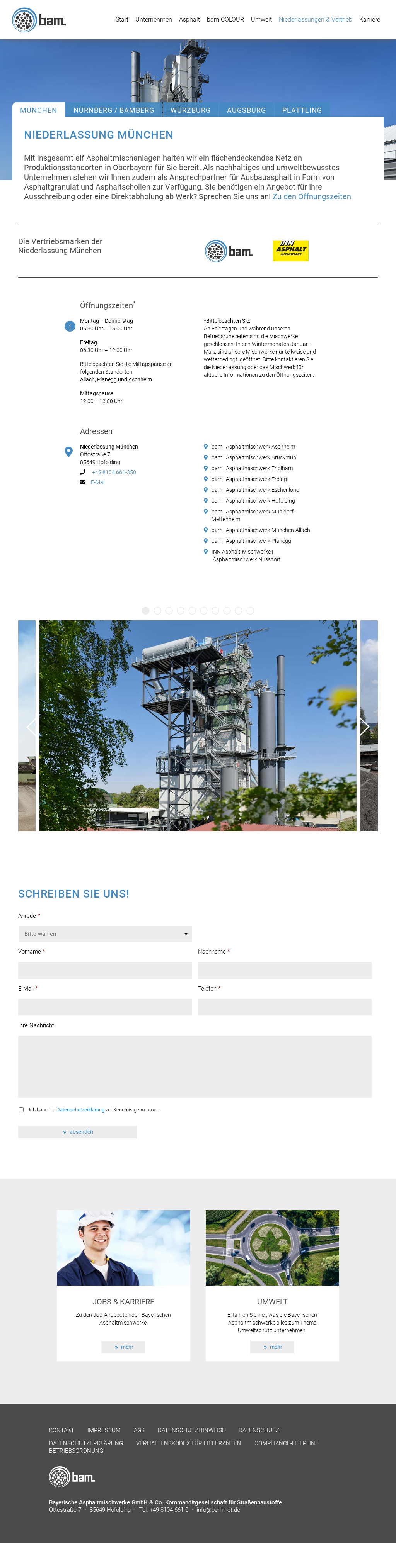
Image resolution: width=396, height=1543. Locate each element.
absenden (81, 1132)
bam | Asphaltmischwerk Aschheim (253, 447)
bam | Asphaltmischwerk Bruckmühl (254, 457)
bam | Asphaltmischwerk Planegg (251, 541)
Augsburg (246, 110)
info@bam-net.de (218, 1509)
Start (122, 19)
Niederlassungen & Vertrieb (315, 19)
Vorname (31, 951)
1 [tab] (146, 611)
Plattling (302, 110)
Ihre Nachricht (36, 1025)
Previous (32, 726)
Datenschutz (259, 1430)
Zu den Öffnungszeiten (312, 196)
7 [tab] (215, 611)
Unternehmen (153, 19)
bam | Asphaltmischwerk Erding (249, 479)
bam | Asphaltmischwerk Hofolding (253, 501)
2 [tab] (157, 611)
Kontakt (61, 1430)
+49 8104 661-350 (113, 472)
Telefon (209, 988)
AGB (139, 1430)
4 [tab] (180, 611)
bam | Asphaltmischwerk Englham (252, 468)
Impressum (104, 1430)
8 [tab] (227, 611)
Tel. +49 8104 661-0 (164, 1509)
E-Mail (98, 482)
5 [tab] (192, 611)
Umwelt (261, 19)
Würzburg (191, 110)
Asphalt (189, 19)
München (38, 110)
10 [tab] (250, 611)
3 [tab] (169, 611)
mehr (127, 1347)
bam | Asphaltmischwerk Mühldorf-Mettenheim (253, 515)
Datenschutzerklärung (80, 1110)
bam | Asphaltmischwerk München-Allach (261, 530)
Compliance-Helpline (286, 1443)
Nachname (214, 951)
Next (363, 726)
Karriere (369, 19)
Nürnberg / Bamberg (113, 110)
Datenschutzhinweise (191, 1430)
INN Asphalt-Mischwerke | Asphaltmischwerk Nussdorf (246, 555)
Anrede (29, 915)
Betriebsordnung (76, 1450)
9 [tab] (238, 611)
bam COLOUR (225, 19)
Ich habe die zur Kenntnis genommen (94, 1110)
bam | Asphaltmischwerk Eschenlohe (255, 490)
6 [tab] (204, 611)
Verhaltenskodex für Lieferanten (188, 1443)
